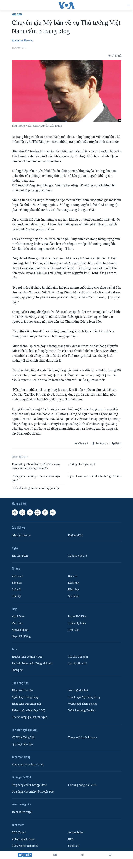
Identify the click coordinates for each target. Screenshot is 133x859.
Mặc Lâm (17, 623)
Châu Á (16, 589)
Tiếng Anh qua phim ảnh (26, 704)
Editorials (73, 846)
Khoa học (73, 589)
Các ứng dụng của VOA (82, 785)
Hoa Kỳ (16, 596)
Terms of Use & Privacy (82, 738)
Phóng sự (17, 670)
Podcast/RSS (75, 535)
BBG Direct (19, 832)
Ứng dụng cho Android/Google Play (33, 791)
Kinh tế (72, 576)
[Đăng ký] (53, 513)
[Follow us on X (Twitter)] (22, 513)
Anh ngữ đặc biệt (78, 690)
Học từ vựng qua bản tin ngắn (29, 717)
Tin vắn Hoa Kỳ (77, 663)
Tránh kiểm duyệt (22, 812)
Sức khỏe (73, 596)
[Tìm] (110, 855)
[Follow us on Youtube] (30, 513)
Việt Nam (17, 14)
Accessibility (75, 832)
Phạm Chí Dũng (21, 636)
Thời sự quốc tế (77, 556)
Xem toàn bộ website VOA (28, 764)
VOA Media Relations (25, 846)
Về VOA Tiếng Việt (23, 738)
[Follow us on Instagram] (37, 513)
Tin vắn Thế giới (78, 657)
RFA (71, 839)
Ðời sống (73, 583)
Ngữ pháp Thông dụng (25, 697)
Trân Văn (73, 630)
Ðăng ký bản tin (21, 535)
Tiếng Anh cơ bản (22, 690)
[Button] (114, 55)
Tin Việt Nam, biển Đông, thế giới (32, 663)
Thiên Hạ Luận (77, 623)
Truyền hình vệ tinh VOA (27, 657)
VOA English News (23, 839)
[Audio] (83, 855)
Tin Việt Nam (20, 556)
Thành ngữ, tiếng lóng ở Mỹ (28, 710)
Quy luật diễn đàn (22, 744)
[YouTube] (55, 855)
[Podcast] (45, 513)
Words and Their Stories (82, 704)
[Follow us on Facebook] (15, 513)
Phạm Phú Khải (77, 616)
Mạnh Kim (18, 616)
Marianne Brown (22, 40)
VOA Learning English (81, 710)
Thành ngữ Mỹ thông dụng (84, 697)
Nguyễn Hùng (20, 630)
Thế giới (17, 583)
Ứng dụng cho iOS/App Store (29, 785)
